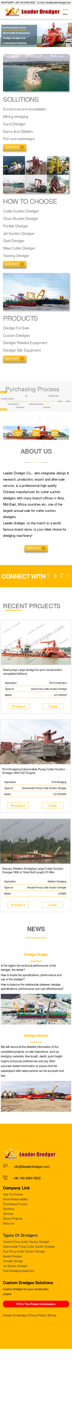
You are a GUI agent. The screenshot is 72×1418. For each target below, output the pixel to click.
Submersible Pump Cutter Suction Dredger (29, 1246)
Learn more (11, 147)
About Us (8, 1223)
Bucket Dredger (12, 1256)
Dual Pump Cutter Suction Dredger (24, 1251)
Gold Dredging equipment (18, 1271)
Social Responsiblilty (15, 1199)
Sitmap (52, 1315)
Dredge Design (36, 954)
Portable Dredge (13, 1261)
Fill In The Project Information (35, 1304)
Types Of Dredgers (20, 1235)
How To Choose (13, 1194)
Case (53, 706)
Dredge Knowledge (14, 1315)
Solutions (8, 1209)
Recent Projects (12, 1218)
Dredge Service (36, 1035)
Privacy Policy (37, 1315)
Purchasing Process (15, 1204)
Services (8, 1214)
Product (19, 706)
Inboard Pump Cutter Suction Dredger (26, 1242)
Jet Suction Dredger (15, 1266)
